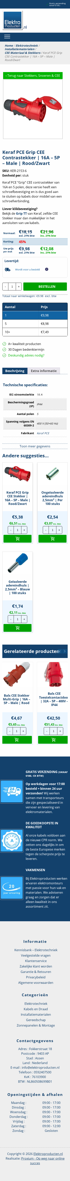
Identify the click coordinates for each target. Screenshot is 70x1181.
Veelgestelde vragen (36, 955)
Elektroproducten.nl (48, 1154)
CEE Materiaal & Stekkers (22, 53)
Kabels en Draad (36, 1009)
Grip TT (21, 213)
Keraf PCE (43, 433)
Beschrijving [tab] (14, 371)
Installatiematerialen (19, 49)
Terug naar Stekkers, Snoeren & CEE (33, 75)
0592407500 (42, 1072)
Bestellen (46, 286)
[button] (18, 539)
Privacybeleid (36, 977)
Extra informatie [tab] (44, 371)
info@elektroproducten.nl (41, 1067)
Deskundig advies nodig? (26, 355)
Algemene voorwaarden (35, 983)
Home (9, 45)
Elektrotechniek (27, 45)
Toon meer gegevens (35, 446)
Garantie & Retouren (36, 972)
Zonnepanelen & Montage (36, 1025)
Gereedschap (36, 1020)
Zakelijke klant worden (36, 966)
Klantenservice (36, 961)
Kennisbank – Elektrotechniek (35, 950)
